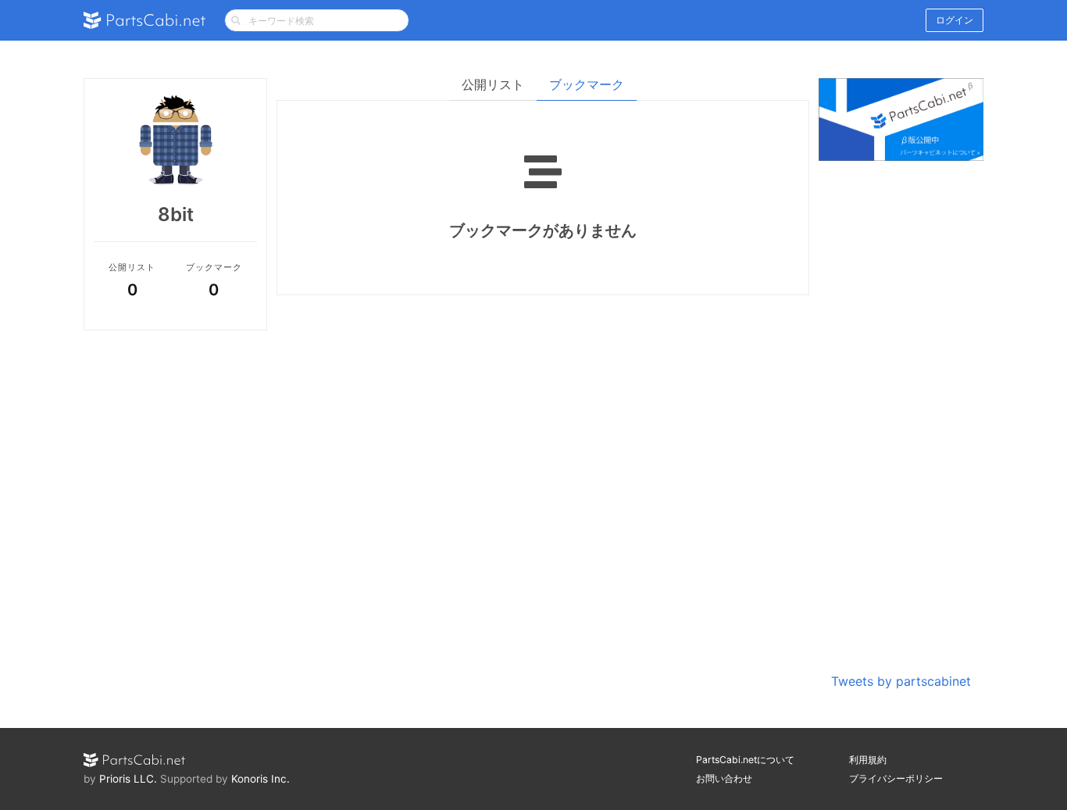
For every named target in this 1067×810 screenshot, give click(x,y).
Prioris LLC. (128, 779)
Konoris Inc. (260, 779)
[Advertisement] (901, 418)
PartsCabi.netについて (745, 759)
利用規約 (868, 759)
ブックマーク (586, 84)
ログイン (954, 20)
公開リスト (493, 84)
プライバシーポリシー (896, 778)
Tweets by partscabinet (901, 681)
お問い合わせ (724, 778)
